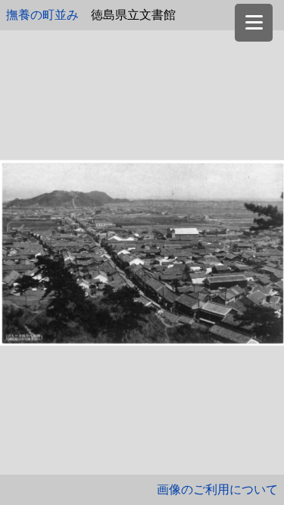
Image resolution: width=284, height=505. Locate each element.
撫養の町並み (42, 14)
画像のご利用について (217, 489)
